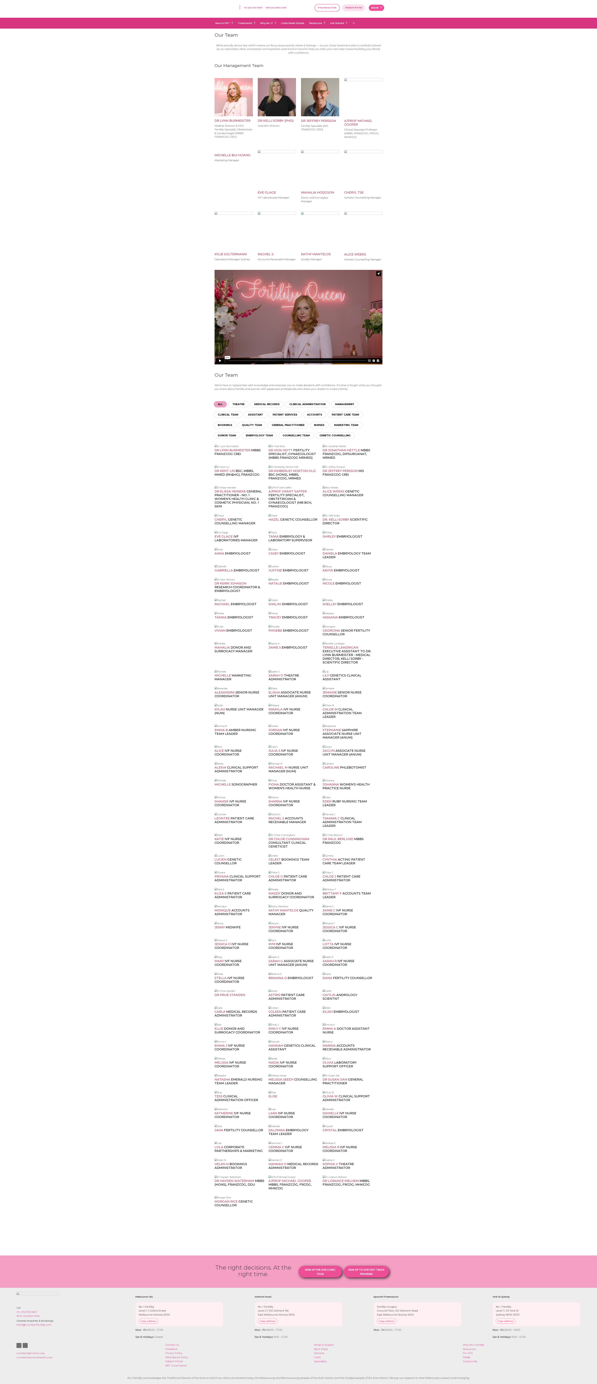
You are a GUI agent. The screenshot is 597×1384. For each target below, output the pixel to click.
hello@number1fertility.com (33, 1324)
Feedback (171, 1349)
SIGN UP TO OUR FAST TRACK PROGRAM (366, 1272)
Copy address (148, 1321)
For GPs (468, 1353)
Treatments (245, 23)
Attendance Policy (176, 1357)
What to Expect (324, 1344)
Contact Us (172, 1344)
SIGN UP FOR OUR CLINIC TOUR (320, 1272)
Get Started (337, 23)
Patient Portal (353, 7)
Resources (315, 23)
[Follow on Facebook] (18, 1345)
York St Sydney (501, 1296)
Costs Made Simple (292, 23)
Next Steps (321, 1349)
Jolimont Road (263, 1296)
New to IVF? (222, 23)
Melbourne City (144, 1296)
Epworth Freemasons (386, 1296)
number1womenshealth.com (34, 1357)
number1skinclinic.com (30, 1353)
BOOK (375, 8)
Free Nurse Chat (327, 7)
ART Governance (176, 1365)
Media (466, 1357)
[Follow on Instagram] (25, 1345)
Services (319, 1353)
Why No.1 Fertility (473, 1344)
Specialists (320, 1361)
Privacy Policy (173, 1353)
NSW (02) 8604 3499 (276, 8)
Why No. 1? (266, 23)
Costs (317, 1357)
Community (470, 1361)
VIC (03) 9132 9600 (253, 8)
